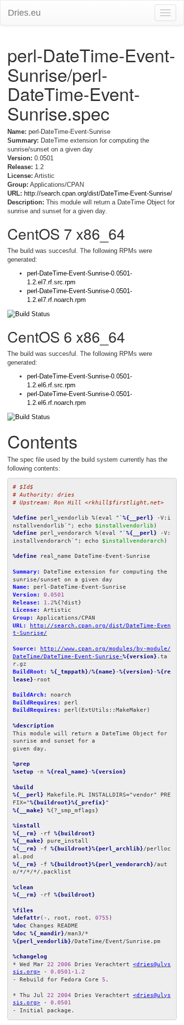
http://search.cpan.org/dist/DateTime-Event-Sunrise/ (98, 193)
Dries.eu (24, 13)
